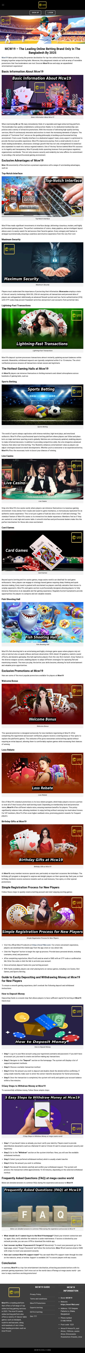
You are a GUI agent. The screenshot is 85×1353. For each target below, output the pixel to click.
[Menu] (3, 5)
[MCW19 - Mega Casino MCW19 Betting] (42, 5)
